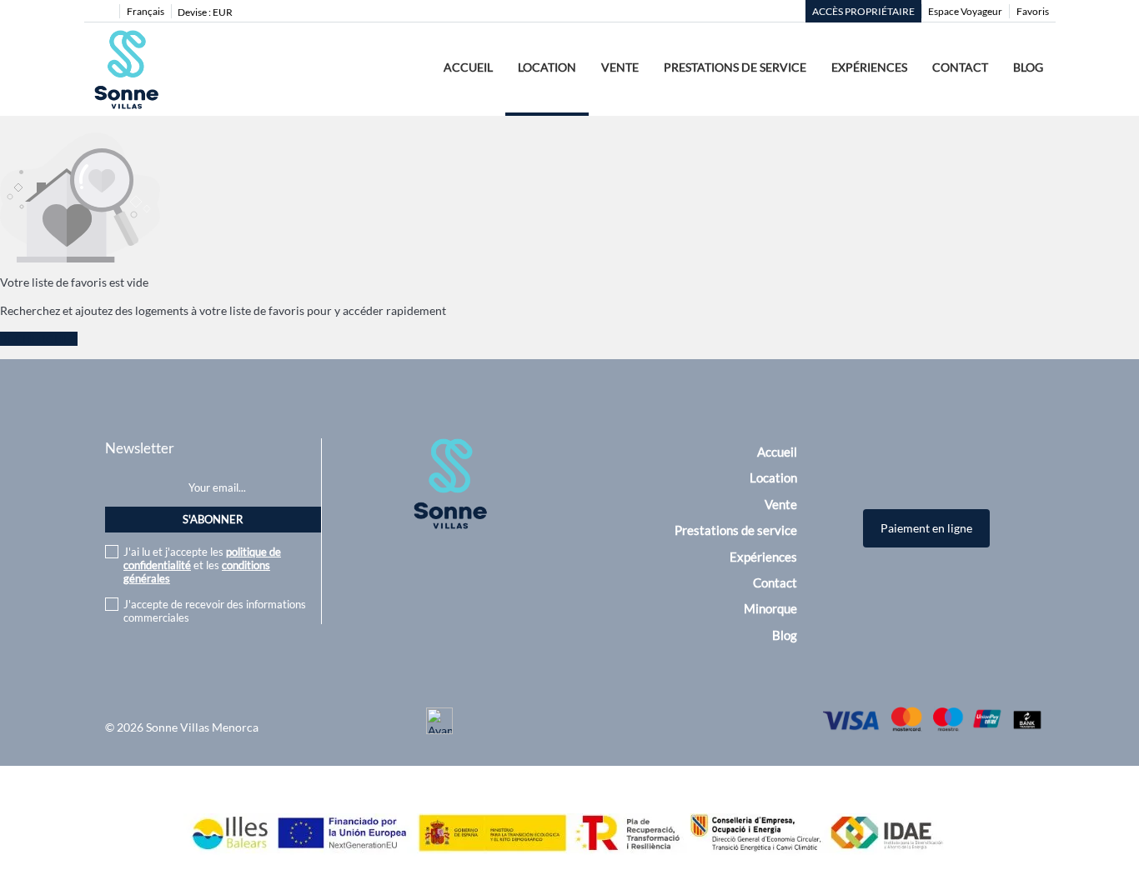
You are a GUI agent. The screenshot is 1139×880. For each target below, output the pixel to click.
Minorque (770, 608)
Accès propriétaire (863, 11)
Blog (1028, 67)
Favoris (1032, 11)
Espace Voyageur (965, 11)
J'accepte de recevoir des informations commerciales (214, 611)
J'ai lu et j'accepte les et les (202, 565)
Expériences (869, 67)
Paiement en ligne (926, 528)
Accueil (468, 67)
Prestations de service (735, 67)
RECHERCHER (39, 339)
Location (547, 67)
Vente (620, 67)
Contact (960, 67)
